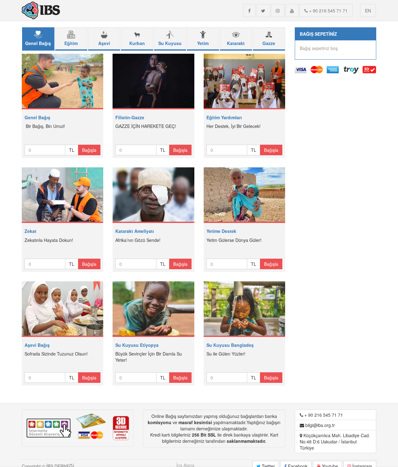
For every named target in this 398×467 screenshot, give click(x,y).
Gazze (268, 43)
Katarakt (236, 43)
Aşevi (104, 43)
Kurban (137, 43)
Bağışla (89, 150)
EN (368, 10)
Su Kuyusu (170, 43)
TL (71, 150)
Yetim (203, 43)
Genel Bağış (38, 43)
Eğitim (71, 43)
